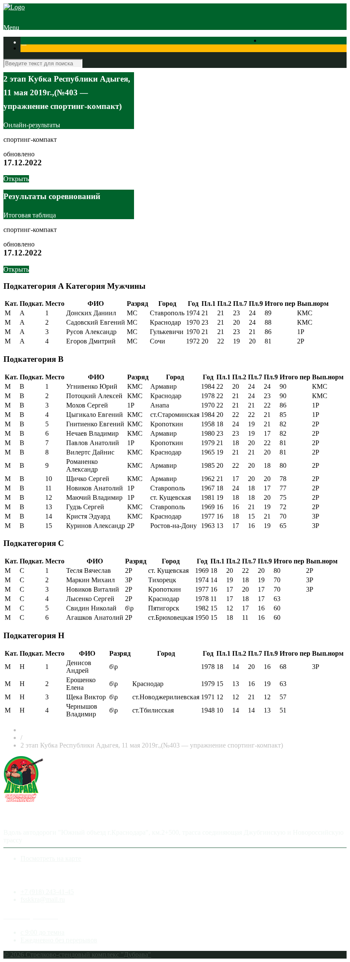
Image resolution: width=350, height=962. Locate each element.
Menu (11, 27)
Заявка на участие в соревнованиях (256, 42)
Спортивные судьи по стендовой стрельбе (82, 49)
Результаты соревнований (65, 42)
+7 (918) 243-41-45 (47, 891)
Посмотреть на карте (50, 858)
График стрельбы (235, 49)
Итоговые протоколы (177, 49)
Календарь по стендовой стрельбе (154, 42)
